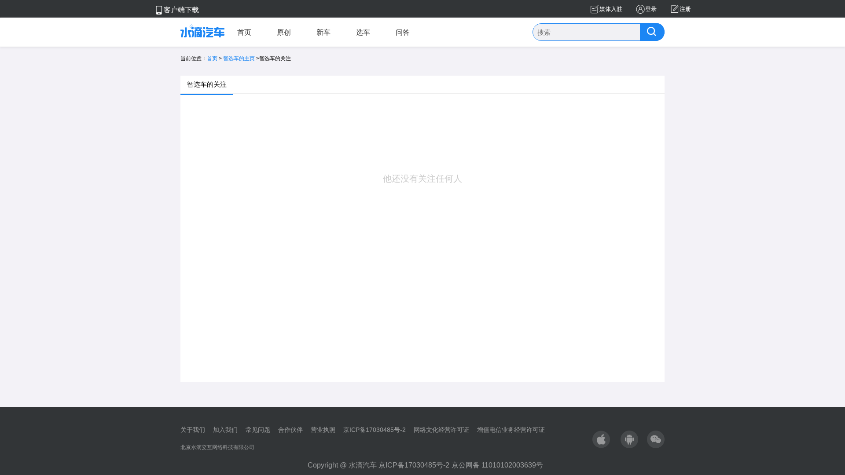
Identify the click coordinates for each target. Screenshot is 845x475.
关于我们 (192, 429)
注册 (685, 9)
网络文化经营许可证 (441, 429)
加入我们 (225, 429)
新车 (323, 32)
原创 (284, 32)
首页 (244, 32)
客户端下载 (181, 10)
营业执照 (323, 429)
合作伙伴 (290, 429)
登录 (651, 9)
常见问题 (258, 429)
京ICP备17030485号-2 (374, 429)
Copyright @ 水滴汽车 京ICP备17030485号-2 (378, 465)
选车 (363, 32)
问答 (403, 32)
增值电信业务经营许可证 (511, 429)
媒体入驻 (610, 9)
